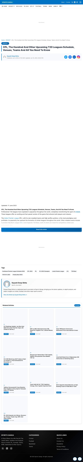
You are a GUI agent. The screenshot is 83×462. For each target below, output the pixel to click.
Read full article (41, 229)
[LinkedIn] (74, 2)
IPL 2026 (26, 6)
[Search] (80, 2)
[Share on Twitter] (65, 57)
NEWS (50, 6)
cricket (77, 212)
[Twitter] (72, 2)
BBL (21, 223)
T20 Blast (73, 271)
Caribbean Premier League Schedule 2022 (13, 271)
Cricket (31, 438)
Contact (68, 2)
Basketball (32, 444)
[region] (41, 22)
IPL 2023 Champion (44, 271)
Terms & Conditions (63, 449)
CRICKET (8, 40)
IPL (36, 271)
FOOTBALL (38, 6)
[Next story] (80, 459)
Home (3, 40)
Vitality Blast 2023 (17, 274)
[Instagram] (77, 2)
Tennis (31, 446)
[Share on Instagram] (78, 57)
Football (31, 441)
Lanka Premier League (58, 271)
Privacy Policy (61, 446)
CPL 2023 (29, 271)
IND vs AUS (19, 6)
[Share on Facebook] (70, 57)
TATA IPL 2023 (6, 274)
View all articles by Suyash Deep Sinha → (15, 294)
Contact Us (60, 441)
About (62, 2)
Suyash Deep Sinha (13, 56)
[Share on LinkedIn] (74, 57)
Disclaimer (60, 444)
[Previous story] (75, 459)
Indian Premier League (11, 218)
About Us (59, 438)
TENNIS (45, 6)
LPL (68, 271)
